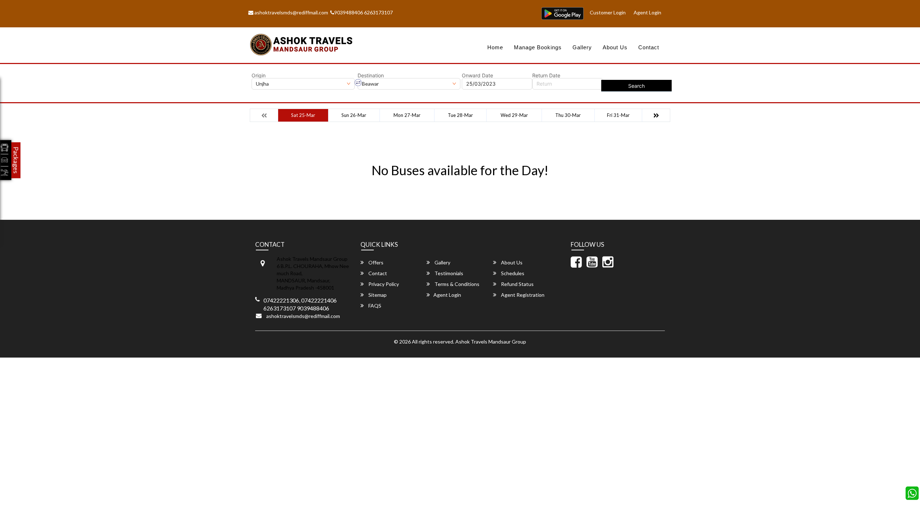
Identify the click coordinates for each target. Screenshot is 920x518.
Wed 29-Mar (514, 115)
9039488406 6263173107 (363, 12)
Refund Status (517, 284)
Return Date (546, 75)
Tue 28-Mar (460, 115)
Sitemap (377, 295)
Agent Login (647, 12)
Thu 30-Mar (568, 115)
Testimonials (448, 273)
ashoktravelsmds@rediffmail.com (290, 12)
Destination (371, 75)
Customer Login (608, 12)
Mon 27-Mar (407, 115)
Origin (259, 75)
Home (495, 47)
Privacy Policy (383, 284)
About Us (615, 47)
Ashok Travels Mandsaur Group (490, 341)
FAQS (374, 306)
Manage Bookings (538, 47)
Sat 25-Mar (303, 115)
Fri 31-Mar (618, 115)
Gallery (582, 47)
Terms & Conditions (456, 284)
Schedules (512, 273)
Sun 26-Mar (353, 115)
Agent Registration (522, 295)
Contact (648, 47)
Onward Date (477, 75)
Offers (375, 262)
